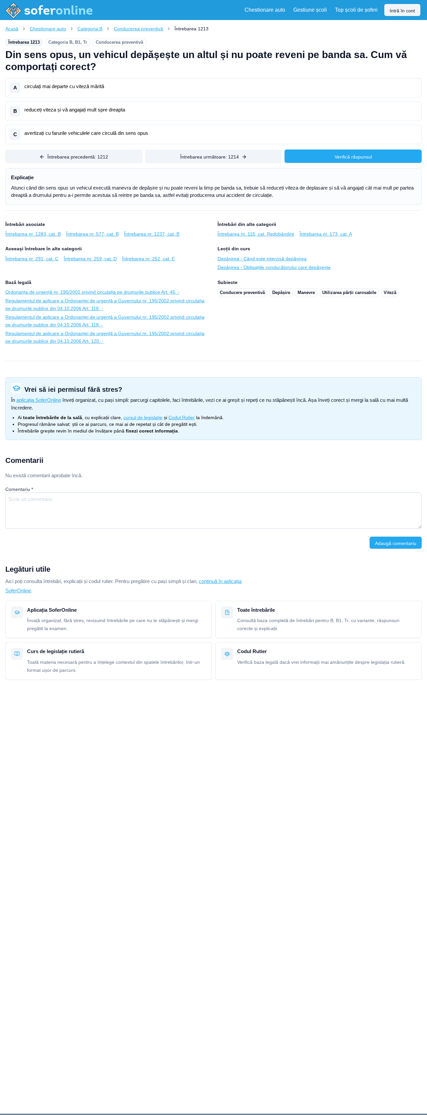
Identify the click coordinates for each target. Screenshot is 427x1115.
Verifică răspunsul (353, 157)
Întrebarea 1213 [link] (191, 28)
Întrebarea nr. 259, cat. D (90, 258)
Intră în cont (402, 10)
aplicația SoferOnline (38, 400)
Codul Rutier (181, 417)
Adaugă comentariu (395, 543)
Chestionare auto (48, 28)
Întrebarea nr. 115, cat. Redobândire (256, 234)
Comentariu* (19, 489)
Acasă (11, 28)
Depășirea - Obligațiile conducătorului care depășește (274, 267)
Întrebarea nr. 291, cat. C (31, 258)
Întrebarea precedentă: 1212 (77, 157)
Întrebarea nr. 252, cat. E (148, 258)
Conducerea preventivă (138, 28)
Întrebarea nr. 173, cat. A (326, 234)
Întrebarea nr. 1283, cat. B (33, 234)
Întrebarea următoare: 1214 (209, 157)
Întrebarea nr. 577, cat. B (92, 234)
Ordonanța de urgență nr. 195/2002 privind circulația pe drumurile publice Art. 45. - (92, 292)
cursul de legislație (142, 417)
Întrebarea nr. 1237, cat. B (151, 234)
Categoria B (89, 28)
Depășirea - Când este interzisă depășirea (262, 258)
